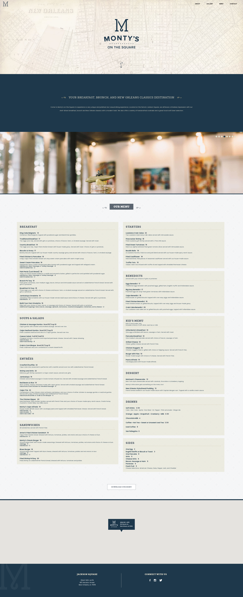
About (197, 4)
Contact (233, 4)
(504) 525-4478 (87, 580)
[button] (121, 525)
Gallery (210, 4)
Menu (221, 4)
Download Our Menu (121, 487)
